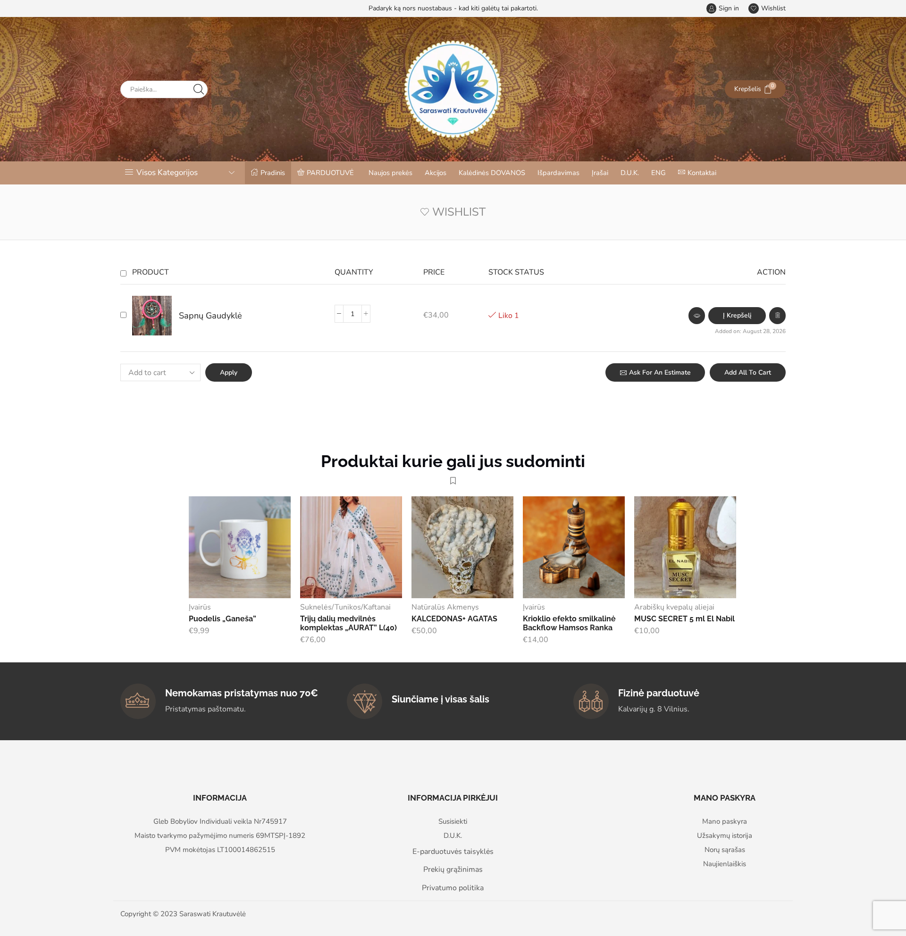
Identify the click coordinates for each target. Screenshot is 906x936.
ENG (658, 172)
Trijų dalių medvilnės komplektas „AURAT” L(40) (348, 623)
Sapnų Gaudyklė (210, 315)
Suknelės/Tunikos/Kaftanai (345, 607)
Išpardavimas (558, 172)
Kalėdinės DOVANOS (492, 172)
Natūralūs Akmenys (445, 607)
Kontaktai (702, 172)
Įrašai (600, 172)
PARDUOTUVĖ (330, 172)
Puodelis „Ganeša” (222, 618)
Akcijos (435, 172)
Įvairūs (200, 607)
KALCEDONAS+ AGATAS (454, 618)
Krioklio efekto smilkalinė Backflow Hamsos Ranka (569, 623)
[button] (737, 315)
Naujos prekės (390, 172)
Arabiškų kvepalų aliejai (674, 607)
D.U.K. (630, 172)
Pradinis (272, 172)
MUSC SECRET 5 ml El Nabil (684, 618)
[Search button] (199, 89)
